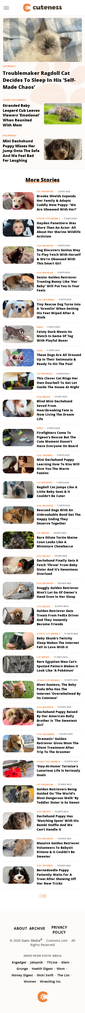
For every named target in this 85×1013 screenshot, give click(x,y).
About (20, 928)
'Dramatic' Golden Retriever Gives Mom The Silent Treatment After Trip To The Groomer (58, 745)
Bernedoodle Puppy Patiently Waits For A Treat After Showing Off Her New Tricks (56, 876)
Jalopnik (36, 962)
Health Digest (42, 968)
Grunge (22, 968)
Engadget (19, 962)
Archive (37, 928)
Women (30, 981)
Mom (61, 968)
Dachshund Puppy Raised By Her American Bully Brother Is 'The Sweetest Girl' (57, 718)
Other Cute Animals (14, 100)
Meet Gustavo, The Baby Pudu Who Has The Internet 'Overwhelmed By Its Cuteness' (59, 691)
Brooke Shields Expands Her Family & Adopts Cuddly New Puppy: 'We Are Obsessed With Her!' (57, 202)
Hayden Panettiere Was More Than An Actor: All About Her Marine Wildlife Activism (59, 229)
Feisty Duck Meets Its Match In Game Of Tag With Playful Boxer (55, 336)
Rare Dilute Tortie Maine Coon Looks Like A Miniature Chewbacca (57, 541)
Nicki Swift (45, 975)
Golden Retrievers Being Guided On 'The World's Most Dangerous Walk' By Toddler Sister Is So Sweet (58, 796)
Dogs (40, 350)
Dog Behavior (45, 245)
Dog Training (45, 455)
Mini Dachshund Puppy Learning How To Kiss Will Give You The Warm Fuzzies (58, 466)
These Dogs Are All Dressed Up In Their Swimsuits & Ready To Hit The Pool (59, 359)
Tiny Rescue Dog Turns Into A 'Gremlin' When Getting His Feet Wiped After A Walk (59, 311)
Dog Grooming (46, 299)
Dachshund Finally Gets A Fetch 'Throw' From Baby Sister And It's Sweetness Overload (57, 567)
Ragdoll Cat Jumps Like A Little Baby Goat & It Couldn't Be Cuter (57, 491)
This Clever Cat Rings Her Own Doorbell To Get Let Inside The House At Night (58, 382)
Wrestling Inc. (50, 981)
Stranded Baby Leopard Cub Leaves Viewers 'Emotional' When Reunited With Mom (21, 115)
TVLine (52, 962)
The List (63, 975)
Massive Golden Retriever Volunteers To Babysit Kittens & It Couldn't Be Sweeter (58, 849)
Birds (40, 327)
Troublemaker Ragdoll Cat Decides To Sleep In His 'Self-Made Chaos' (39, 79)
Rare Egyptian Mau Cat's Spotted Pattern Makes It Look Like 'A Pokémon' (57, 665)
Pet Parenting (45, 191)
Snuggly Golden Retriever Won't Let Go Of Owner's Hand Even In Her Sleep (58, 592)
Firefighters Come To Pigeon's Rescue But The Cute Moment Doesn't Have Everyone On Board (57, 439)
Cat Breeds (9, 66)
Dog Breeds (9, 135)
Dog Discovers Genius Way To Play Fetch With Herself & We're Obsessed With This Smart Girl (59, 256)
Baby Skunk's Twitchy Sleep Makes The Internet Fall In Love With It (58, 642)
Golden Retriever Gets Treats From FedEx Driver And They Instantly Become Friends (58, 617)
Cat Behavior (44, 373)
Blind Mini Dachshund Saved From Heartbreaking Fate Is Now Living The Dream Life (55, 410)
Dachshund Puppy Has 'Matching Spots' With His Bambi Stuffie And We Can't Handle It (58, 822)
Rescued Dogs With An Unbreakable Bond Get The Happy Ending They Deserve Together (59, 516)
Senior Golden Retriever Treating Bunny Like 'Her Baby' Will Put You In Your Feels (58, 284)
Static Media (31, 940)
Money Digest (22, 975)
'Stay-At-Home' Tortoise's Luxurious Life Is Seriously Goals (58, 770)
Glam (65, 962)
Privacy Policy (59, 930)
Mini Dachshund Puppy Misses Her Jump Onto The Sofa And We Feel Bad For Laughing (21, 151)
